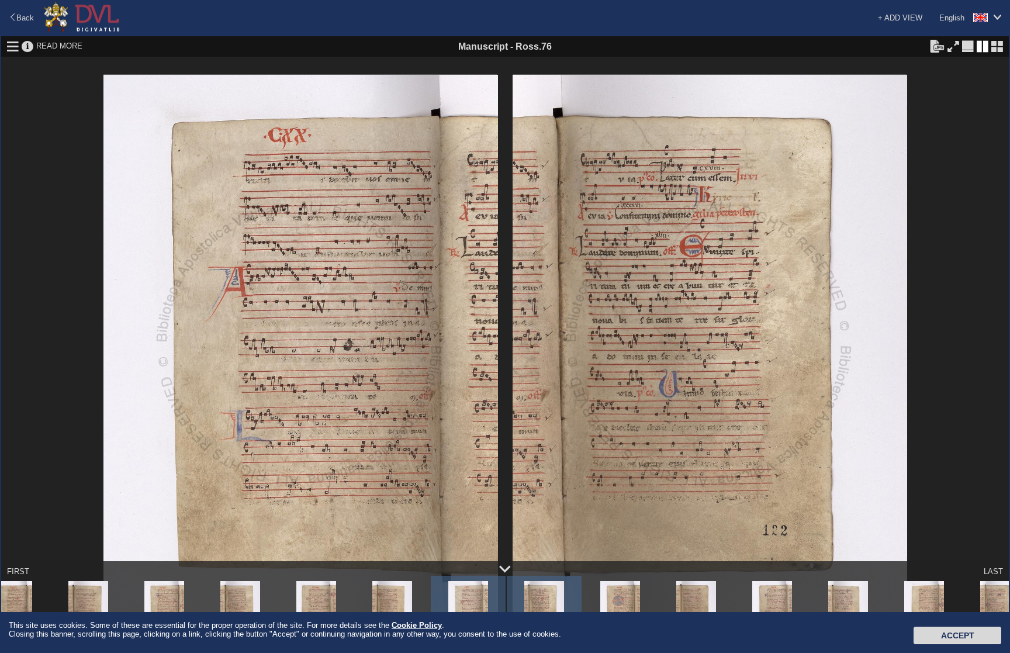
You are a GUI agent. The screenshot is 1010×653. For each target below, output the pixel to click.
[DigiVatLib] (82, 29)
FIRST (18, 571)
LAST (993, 571)
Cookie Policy (417, 625)
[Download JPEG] (937, 45)
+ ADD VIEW (900, 17)
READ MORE (59, 46)
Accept (957, 635)
